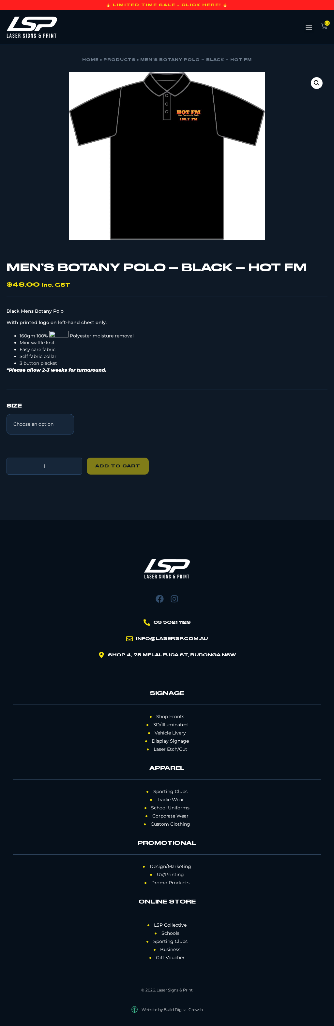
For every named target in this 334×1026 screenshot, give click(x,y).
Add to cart (117, 466)
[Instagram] (174, 599)
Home (90, 60)
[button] (309, 27)
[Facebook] (160, 599)
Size (14, 406)
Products (119, 60)
